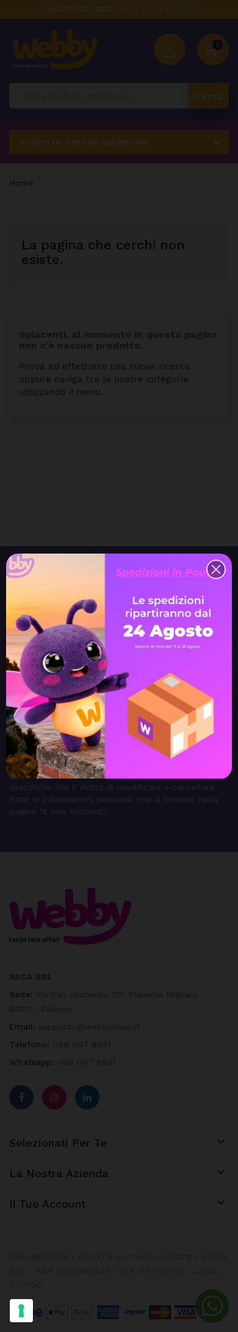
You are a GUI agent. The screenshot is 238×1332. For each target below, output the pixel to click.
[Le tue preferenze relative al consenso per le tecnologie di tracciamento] (21, 1310)
